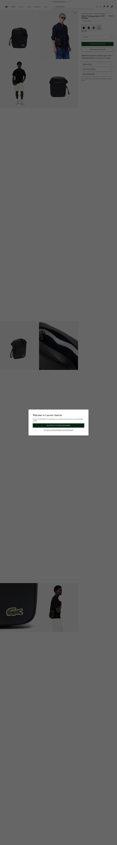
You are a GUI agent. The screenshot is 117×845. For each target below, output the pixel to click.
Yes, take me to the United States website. (58, 425)
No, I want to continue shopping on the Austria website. (58, 430)
